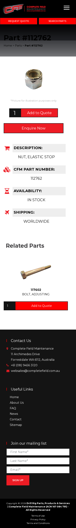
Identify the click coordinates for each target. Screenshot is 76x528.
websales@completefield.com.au (35, 371)
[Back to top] (72, 524)
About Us (17, 402)
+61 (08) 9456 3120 (24, 365)
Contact (16, 419)
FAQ (13, 408)
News (14, 414)
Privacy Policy (38, 519)
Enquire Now (34, 128)
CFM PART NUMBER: (34, 169)
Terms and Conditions (38, 523)
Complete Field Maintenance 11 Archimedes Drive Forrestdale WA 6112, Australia (32, 354)
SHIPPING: (23, 212)
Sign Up (17, 480)
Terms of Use (38, 515)
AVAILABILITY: (27, 191)
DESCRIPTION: (27, 148)
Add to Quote (39, 113)
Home (14, 397)
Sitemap (16, 425)
